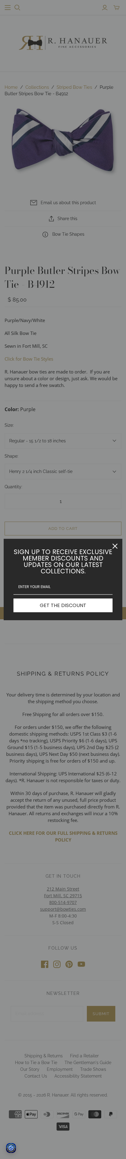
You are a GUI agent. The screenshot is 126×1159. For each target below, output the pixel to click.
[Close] (115, 546)
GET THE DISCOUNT (63, 605)
